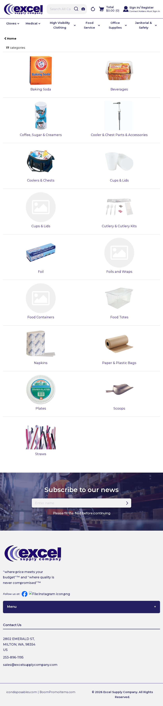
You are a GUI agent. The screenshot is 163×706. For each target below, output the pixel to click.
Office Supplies (115, 25)
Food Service (89, 25)
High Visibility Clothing (60, 25)
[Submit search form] (76, 9)
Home (11, 38)
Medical (31, 23)
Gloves (11, 23)
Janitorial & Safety (143, 25)
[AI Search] (83, 9)
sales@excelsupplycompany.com (30, 665)
